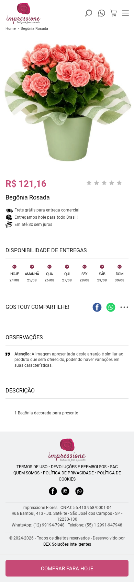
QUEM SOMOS (26, 473)
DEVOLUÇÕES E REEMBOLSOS (79, 466)
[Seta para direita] (127, 124)
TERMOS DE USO (31, 466)
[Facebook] (53, 494)
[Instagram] (65, 494)
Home (10, 28)
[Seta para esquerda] (7, 124)
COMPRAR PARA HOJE (67, 569)
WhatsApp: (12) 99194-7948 (38, 525)
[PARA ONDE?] (88, 13)
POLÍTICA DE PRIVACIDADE (68, 473)
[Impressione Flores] (67, 450)
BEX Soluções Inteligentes (67, 544)
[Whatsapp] (79, 494)
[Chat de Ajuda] (101, 15)
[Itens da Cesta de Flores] (113, 13)
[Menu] (125, 13)
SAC (114, 466)
